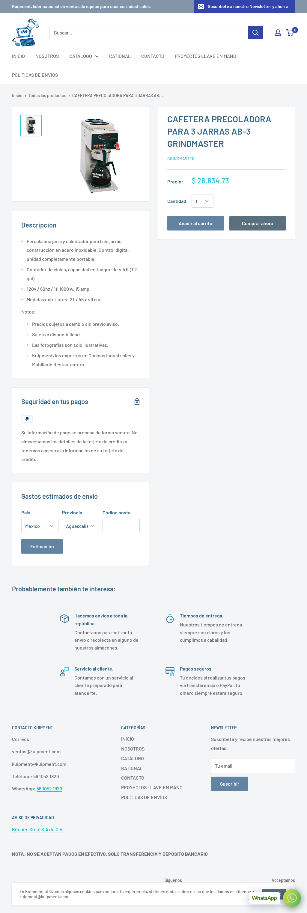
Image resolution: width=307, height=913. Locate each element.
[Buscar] (255, 32)
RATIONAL (120, 56)
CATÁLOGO (80, 56)
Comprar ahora (257, 223)
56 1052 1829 (49, 788)
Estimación (42, 546)
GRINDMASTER (181, 158)
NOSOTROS (47, 56)
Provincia (72, 512)
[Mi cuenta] (278, 32)
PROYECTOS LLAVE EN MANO (205, 56)
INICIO (18, 56)
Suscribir (229, 784)
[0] (290, 32)
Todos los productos (47, 95)
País (25, 512)
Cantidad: (177, 201)
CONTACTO (152, 56)
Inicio (17, 95)
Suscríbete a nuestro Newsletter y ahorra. (249, 6)
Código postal (117, 512)
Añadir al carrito (195, 223)
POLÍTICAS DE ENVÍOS (35, 75)
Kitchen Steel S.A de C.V (37, 829)
